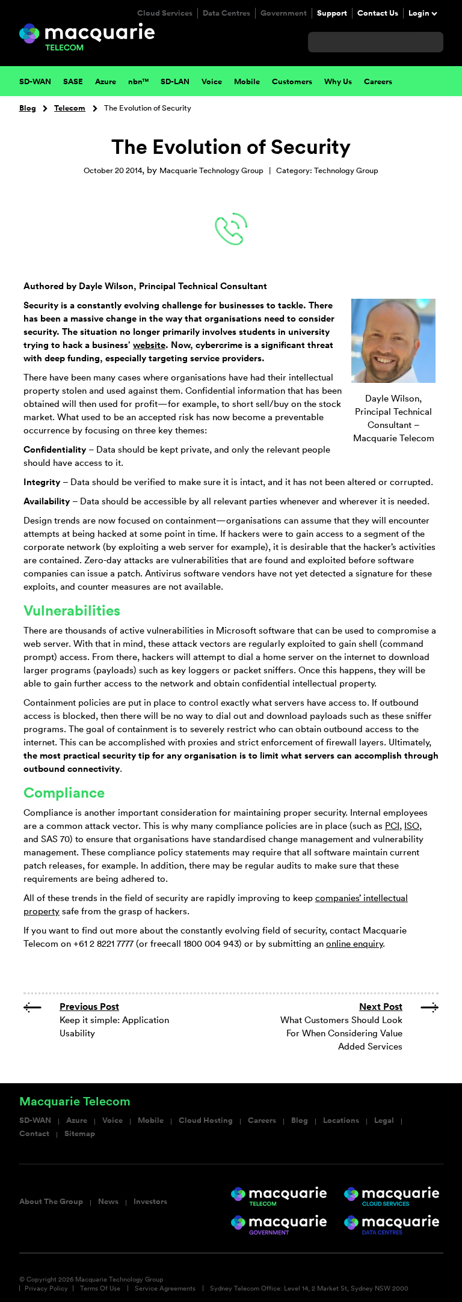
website (149, 344)
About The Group (51, 1201)
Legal (384, 1120)
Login (419, 13)
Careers (262, 1120)
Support (332, 13)
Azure (105, 81)
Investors (150, 1201)
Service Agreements (165, 1288)
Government (283, 13)
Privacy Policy (46, 1288)
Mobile (151, 1120)
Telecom (69, 108)
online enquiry (354, 943)
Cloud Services (164, 13)
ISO (411, 825)
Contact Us (377, 13)
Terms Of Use (100, 1288)
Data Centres (226, 13)
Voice (112, 1120)
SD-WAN (35, 1120)
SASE (73, 81)
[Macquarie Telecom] (87, 35)
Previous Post (89, 1006)
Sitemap (79, 1133)
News (108, 1201)
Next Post (380, 1006)
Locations (341, 1120)
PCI (392, 825)
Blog (27, 108)
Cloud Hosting (206, 1120)
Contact (34, 1133)
